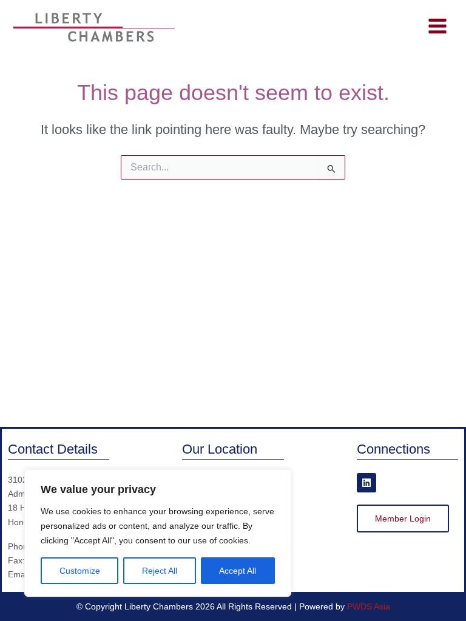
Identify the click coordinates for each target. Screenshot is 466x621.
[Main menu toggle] (437, 26)
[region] (157, 533)
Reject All (159, 571)
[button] (403, 518)
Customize (79, 571)
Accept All (237, 571)
